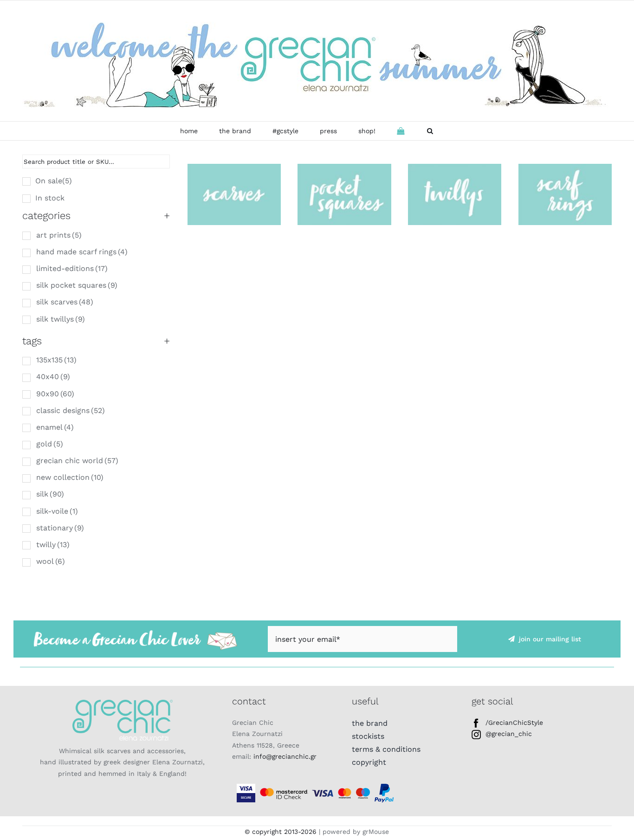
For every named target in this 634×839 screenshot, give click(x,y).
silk (50, 494)
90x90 (55, 393)
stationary (60, 527)
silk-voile (57, 511)
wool (50, 561)
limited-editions (72, 268)
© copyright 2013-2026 (281, 831)
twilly (53, 544)
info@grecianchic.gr (285, 756)
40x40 (53, 376)
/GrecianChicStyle (514, 722)
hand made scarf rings (82, 251)
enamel (55, 427)
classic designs (70, 410)
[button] (430, 131)
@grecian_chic (508, 733)
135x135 (56, 359)
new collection (70, 477)
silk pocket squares (76, 285)
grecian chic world (77, 460)
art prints (59, 235)
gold (49, 443)
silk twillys (60, 319)
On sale (53, 180)
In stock (50, 198)
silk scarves (64, 301)
